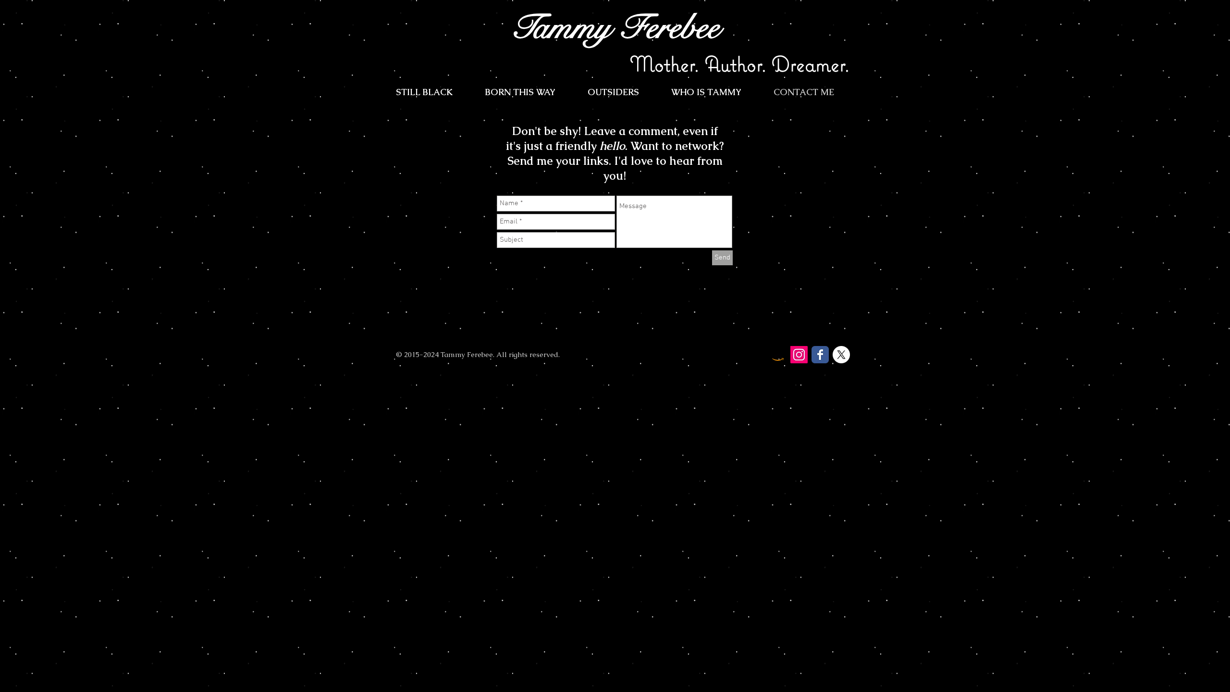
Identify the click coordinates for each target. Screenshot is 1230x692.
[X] (841, 354)
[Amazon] (778, 354)
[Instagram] (799, 354)
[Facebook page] (820, 354)
